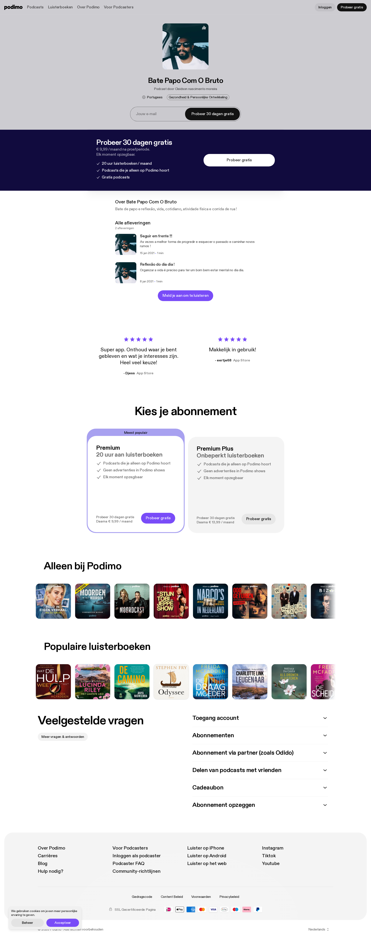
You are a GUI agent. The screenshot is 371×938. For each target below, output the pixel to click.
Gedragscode (142, 897)
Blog (42, 863)
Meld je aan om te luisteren (185, 295)
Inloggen (325, 7)
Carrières (48, 856)
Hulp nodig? (50, 871)
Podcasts (35, 7)
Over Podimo (88, 7)
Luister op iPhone (205, 848)
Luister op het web (207, 863)
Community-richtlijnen (136, 871)
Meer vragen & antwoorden (62, 737)
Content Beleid (172, 897)
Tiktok (269, 856)
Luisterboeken (60, 7)
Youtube (270, 863)
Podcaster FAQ (128, 863)
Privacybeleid (229, 897)
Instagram (272, 848)
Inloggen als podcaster (137, 856)
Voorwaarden (201, 897)
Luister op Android (206, 856)
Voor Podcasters (118, 7)
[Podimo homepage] (13, 7)
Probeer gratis (352, 7)
